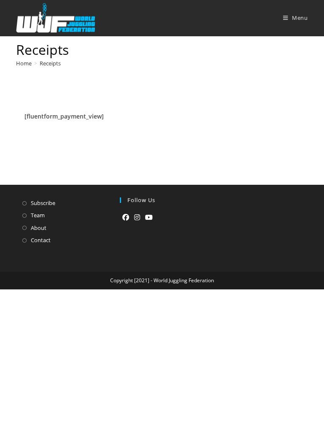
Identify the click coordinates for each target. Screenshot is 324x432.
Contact (41, 240)
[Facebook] (125, 217)
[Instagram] (137, 217)
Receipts (50, 63)
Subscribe (43, 203)
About (38, 228)
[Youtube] (149, 217)
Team (38, 215)
